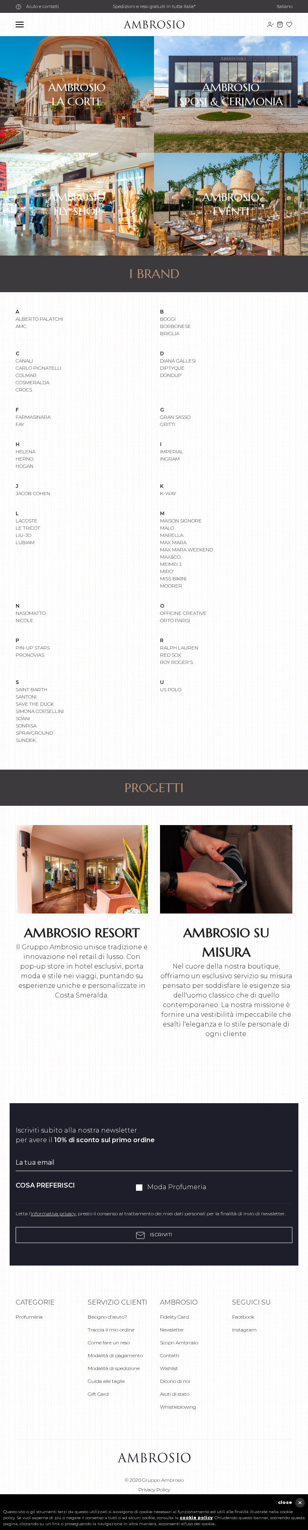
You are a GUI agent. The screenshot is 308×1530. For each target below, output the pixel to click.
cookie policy (196, 1517)
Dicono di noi (175, 1381)
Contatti (169, 1355)
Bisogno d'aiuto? (107, 1317)
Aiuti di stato (174, 1394)
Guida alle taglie (106, 1381)
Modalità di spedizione (114, 1368)
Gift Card (98, 1394)
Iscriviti (160, 1234)
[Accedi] (270, 24)
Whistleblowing (178, 1407)
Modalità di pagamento (115, 1355)
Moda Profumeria (177, 1187)
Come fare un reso (109, 1343)
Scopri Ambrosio (179, 1343)
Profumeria (29, 1317)
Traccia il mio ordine (111, 1330)
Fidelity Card (174, 1317)
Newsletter (172, 1330)
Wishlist (169, 1368)
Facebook (243, 1317)
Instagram (244, 1330)
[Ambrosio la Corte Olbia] (154, 24)
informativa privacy (53, 1213)
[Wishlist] (289, 24)
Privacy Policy (154, 1490)
